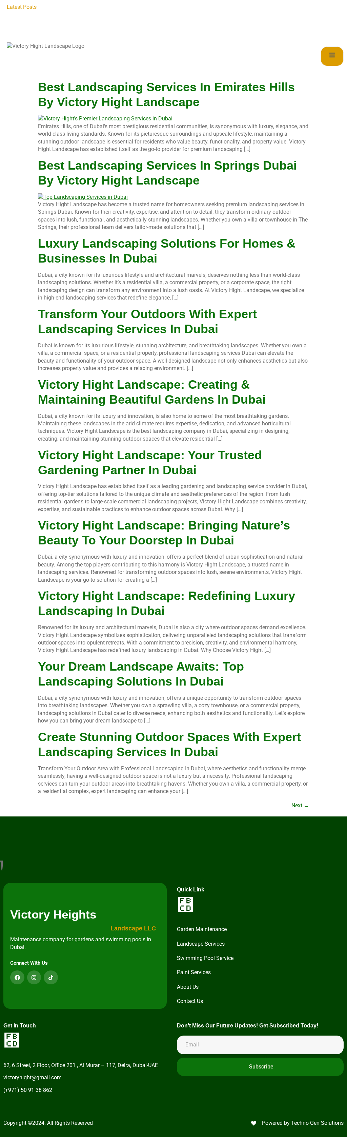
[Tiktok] (51, 977)
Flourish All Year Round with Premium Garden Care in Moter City (166, 22)
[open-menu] (332, 56)
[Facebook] (17, 977)
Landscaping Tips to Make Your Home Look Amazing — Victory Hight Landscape (140, 7)
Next (300, 805)
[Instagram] (34, 977)
